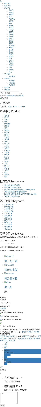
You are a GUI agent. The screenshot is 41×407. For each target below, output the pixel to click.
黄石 (10, 23)
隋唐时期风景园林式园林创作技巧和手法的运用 (20, 194)
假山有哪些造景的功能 (12, 185)
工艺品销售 (19, 95)
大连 (33, 338)
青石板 (11, 34)
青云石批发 (10, 269)
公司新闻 (12, 80)
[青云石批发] (9, 265)
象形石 (11, 43)
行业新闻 (12, 83)
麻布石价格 (8, 220)
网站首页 (7, 3)
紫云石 (11, 52)
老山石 (11, 61)
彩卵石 (11, 14)
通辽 (23, 338)
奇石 (10, 72)
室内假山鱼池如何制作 (12, 196)
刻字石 (11, 27)
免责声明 (6, 338)
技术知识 (12, 85)
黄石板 (11, 25)
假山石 (11, 10)
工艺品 (11, 21)
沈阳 (30, 338)
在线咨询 (3, 308)
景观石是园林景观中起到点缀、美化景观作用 (19, 189)
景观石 (11, 56)
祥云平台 (26, 336)
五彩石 (11, 41)
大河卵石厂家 (9, 204)
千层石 (11, 32)
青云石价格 (8, 229)
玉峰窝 (11, 47)
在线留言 (7, 87)
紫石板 (11, 50)
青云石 (11, 36)
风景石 (11, 54)
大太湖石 (12, 19)
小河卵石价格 (9, 209)
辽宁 (26, 338)
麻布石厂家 (8, 222)
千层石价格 (8, 224)
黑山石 (11, 63)
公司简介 (7, 5)
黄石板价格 (8, 215)
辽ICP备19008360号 (7, 336)
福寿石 (11, 69)
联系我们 (7, 89)
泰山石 (11, 39)
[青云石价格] (9, 273)
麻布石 (11, 30)
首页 (9, 106)
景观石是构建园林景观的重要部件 (15, 192)
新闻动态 (7, 78)
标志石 (11, 12)
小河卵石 (12, 45)
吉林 (37, 338)
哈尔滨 (4, 340)
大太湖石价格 (9, 207)
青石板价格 (8, 226)
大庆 (8, 340)
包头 (19, 338)
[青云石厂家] (9, 256)
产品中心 (7, 8)
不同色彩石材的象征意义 (12, 187)
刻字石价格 (8, 218)
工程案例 (7, 74)
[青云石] (7, 282)
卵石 (10, 16)
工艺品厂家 (8, 213)
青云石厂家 (10, 261)
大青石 (11, 65)
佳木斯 (12, 340)
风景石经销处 (9, 211)
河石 (10, 58)
